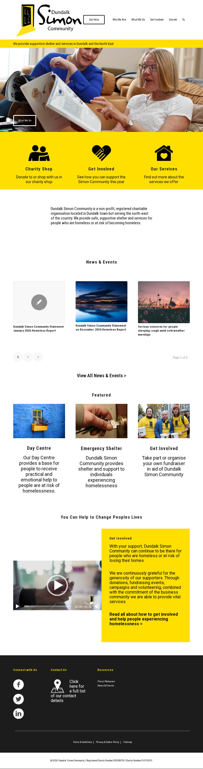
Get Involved (101, 168)
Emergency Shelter (101, 448)
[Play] (17, 606)
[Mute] (97, 606)
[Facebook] (18, 684)
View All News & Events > (101, 375)
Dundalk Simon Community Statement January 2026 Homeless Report (38, 328)
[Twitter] (18, 699)
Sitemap (127, 742)
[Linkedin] (18, 713)
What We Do (24, 120)
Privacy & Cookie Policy (107, 742)
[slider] (47, 606)
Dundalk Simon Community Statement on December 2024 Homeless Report (101, 327)
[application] (57, 585)
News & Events (106, 685)
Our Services (164, 168)
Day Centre (39, 448)
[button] (57, 585)
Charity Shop (39, 168)
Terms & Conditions (82, 742)
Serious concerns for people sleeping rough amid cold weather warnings (161, 330)
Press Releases (106, 681)
